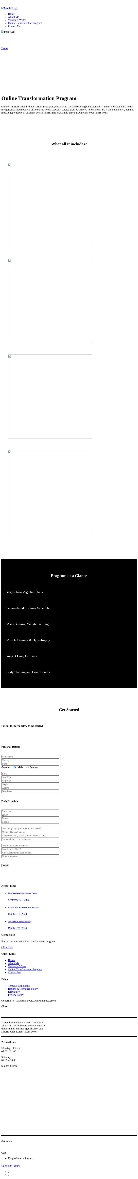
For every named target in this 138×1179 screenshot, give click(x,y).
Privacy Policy (16, 994)
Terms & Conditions (19, 985)
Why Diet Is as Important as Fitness (22, 893)
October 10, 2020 (17, 914)
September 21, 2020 (18, 899)
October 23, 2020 (17, 928)
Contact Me (14, 972)
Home (4, 48)
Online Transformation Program (25, 969)
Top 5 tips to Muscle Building (19, 921)
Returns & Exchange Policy (23, 988)
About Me (13, 963)
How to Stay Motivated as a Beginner (23, 907)
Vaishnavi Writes (17, 966)
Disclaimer (14, 991)
